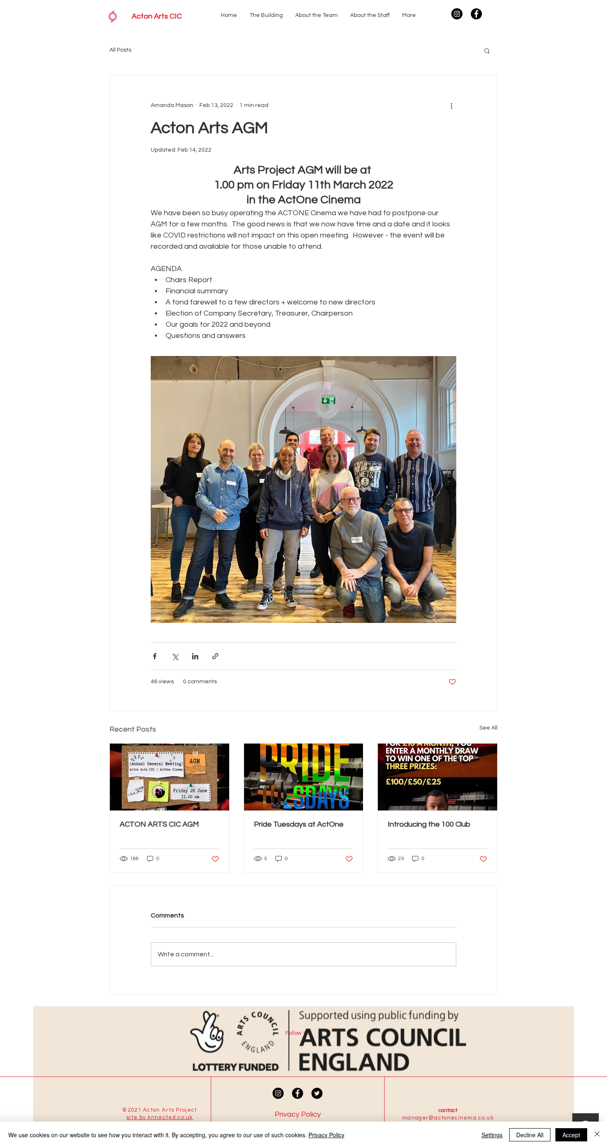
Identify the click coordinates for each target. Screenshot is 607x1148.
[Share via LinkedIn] (195, 656)
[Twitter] (316, 1093)
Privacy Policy (326, 1135)
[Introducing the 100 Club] (437, 777)
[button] (487, 50)
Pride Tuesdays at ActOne (299, 824)
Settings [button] (492, 1135)
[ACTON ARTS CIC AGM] (169, 777)
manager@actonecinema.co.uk (448, 1118)
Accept (571, 1135)
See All (488, 728)
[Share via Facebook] (155, 656)
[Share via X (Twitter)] (175, 656)
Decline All (529, 1135)
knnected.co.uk (170, 1117)
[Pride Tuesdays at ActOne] (303, 777)
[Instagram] (456, 13)
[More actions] (451, 105)
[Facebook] (476, 13)
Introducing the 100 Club (429, 824)
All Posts (120, 50)
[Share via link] (215, 656)
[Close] (597, 1134)
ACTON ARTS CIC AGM (159, 824)
